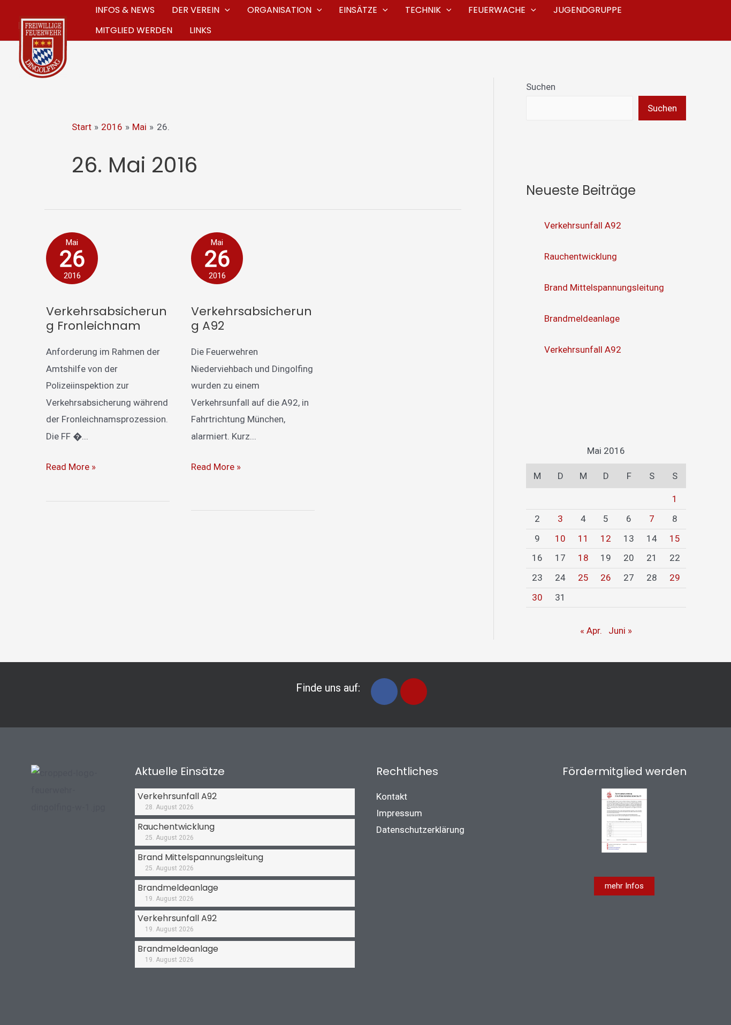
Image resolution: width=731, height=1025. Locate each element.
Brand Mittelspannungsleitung (604, 287)
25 (583, 577)
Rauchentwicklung (580, 256)
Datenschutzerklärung (420, 829)
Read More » (71, 465)
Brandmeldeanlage (582, 318)
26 (605, 577)
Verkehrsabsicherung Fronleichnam (106, 318)
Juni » (620, 630)
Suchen (540, 86)
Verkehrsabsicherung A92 (251, 318)
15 (674, 538)
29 (674, 577)
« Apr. (591, 630)
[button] (224, 10)
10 (560, 538)
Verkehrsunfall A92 (582, 225)
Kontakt (391, 796)
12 (605, 538)
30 (537, 597)
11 (583, 538)
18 (583, 557)
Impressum (399, 813)
